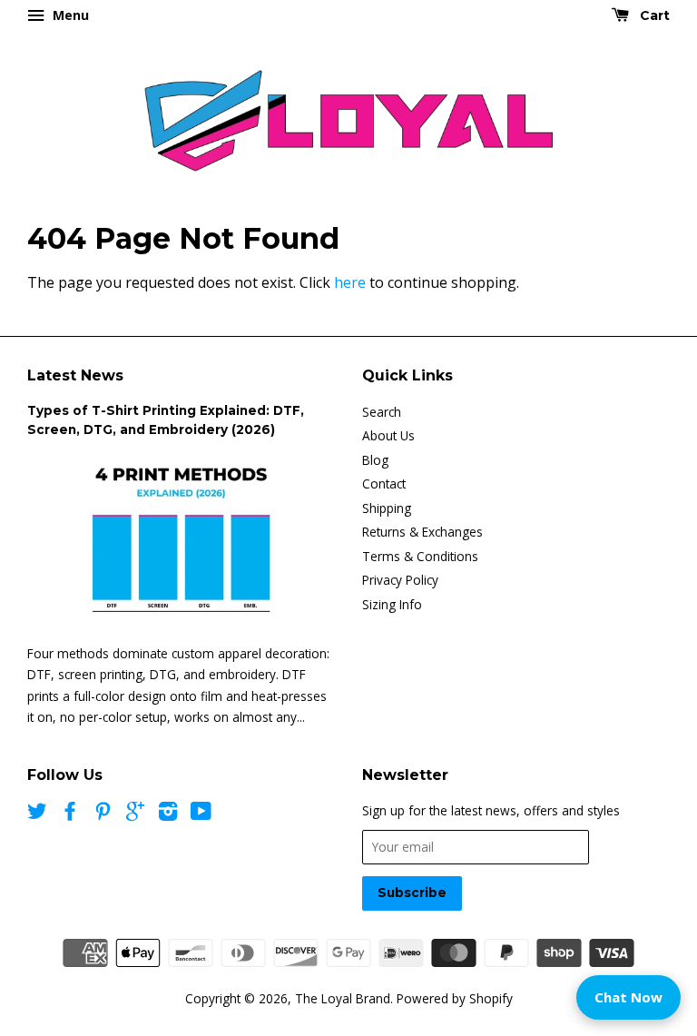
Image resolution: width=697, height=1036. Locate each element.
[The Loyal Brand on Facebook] (70, 814)
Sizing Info (392, 604)
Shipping (386, 508)
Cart (653, 15)
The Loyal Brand (342, 998)
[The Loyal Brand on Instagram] (168, 814)
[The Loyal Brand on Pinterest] (103, 814)
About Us (388, 435)
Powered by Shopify (455, 998)
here (350, 282)
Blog (375, 460)
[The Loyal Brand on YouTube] (201, 814)
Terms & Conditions (420, 556)
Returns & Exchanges (422, 531)
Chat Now (628, 997)
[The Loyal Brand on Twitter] (37, 814)
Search (381, 411)
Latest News (75, 375)
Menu (69, 15)
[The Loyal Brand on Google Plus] (135, 814)
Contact (384, 483)
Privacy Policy (400, 579)
